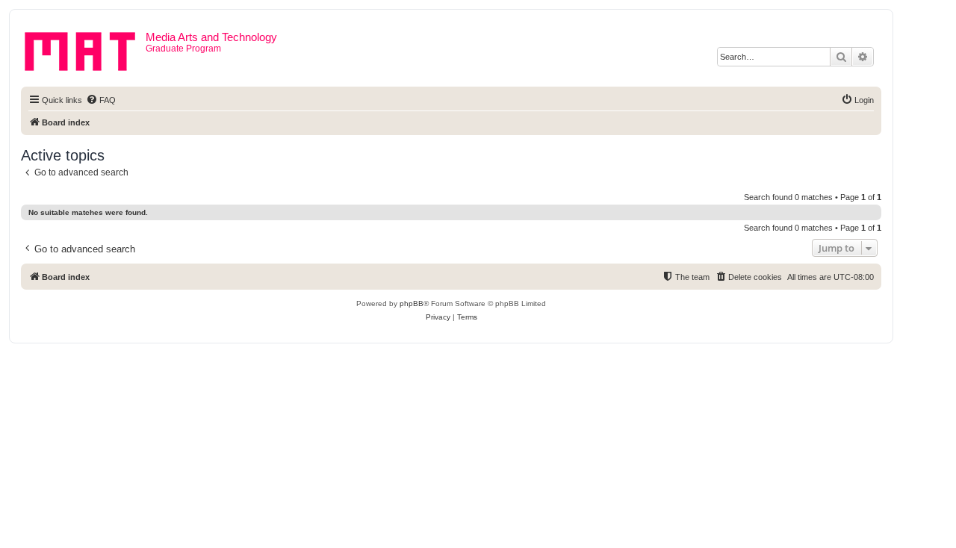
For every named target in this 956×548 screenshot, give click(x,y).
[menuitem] (101, 100)
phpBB (411, 303)
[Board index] (85, 48)
